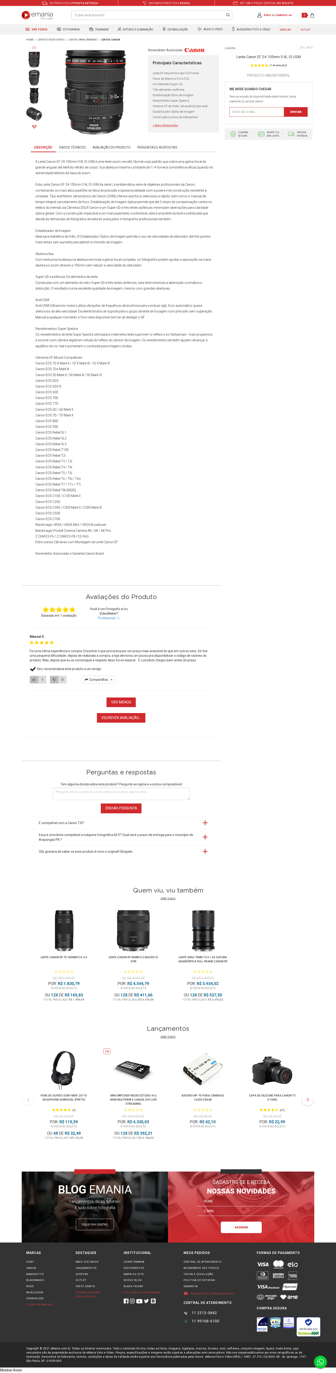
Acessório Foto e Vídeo (253, 29)
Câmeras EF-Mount (49, 357)
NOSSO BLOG (133, 1280)
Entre (267, 15)
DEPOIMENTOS (134, 1268)
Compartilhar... (99, 679)
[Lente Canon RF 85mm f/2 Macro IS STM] (133, 931)
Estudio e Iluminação (137, 29)
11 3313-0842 (203, 1313)
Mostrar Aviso (11, 1370)
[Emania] (37, 15)
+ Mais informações (165, 125)
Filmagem (102, 29)
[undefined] (95, 93)
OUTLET (81, 1280)
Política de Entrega (199, 1280)
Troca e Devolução (198, 1274)
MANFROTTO (35, 1274)
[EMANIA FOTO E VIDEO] (30, 40)
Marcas (285, 29)
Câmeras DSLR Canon (83, 207)
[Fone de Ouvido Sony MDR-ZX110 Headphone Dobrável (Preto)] (64, 1070)
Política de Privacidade (142, 1292)
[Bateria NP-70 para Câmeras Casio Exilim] (203, 1070)
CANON (31, 1268)
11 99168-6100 (204, 1321)
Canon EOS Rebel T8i (50, 490)
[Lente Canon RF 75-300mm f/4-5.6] (64, 931)
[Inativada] (262, 1324)
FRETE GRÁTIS (85, 1286)
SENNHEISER (35, 1298)
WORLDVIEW (34, 1292)
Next (34, 127)
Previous (34, 47)
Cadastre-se (283, 15)
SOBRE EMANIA (134, 1261)
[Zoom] (34, 59)
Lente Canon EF (107, 542)
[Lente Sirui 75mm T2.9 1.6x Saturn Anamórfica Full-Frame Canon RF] (203, 931)
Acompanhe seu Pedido (201, 1268)
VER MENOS (121, 702)
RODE (30, 1286)
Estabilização (177, 29)
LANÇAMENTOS (86, 1268)
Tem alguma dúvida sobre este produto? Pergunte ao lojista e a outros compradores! (121, 784)
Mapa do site (134, 1274)
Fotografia (71, 29)
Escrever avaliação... (121, 718)
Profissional (106, 618)
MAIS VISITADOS (87, 1261)
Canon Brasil (94, 553)
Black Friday (133, 1286)
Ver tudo (168, 898)
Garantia (191, 1286)
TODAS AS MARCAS (39, 1304)
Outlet (306, 29)
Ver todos (39, 29)
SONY (30, 1261)
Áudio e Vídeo (213, 29)
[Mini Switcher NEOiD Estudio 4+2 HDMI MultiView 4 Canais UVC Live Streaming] (133, 1070)
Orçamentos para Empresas (211, 1293)
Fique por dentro (95, 1224)
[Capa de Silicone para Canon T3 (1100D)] (272, 1070)
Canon (230, 48)
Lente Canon (51, 184)
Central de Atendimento (203, 1261)
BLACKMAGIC (35, 1280)
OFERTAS (82, 1274)
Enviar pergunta (121, 808)
